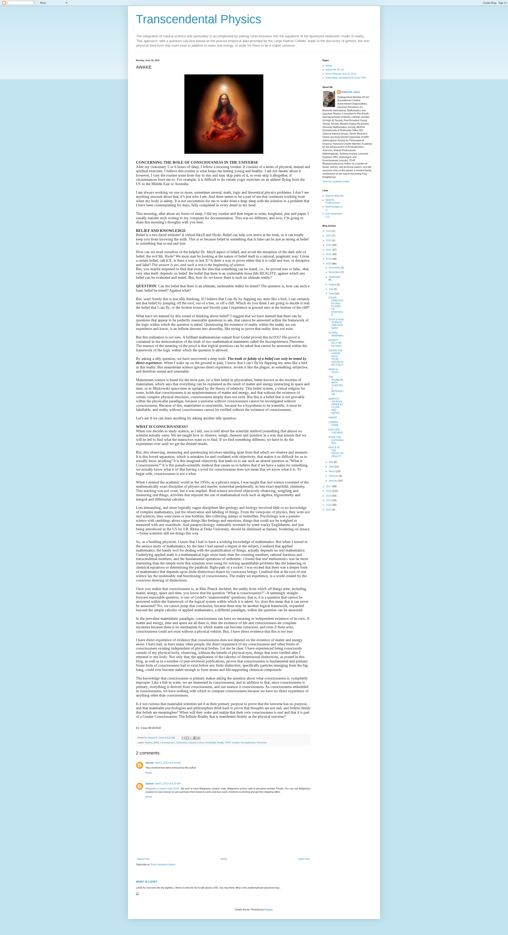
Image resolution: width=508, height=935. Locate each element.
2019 (329, 259)
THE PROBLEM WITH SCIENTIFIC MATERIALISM (336, 385)
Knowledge (211, 742)
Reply (148, 772)
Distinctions (182, 742)
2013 (329, 505)
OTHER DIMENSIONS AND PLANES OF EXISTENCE (335, 306)
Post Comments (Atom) (163, 864)
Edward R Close (196, 742)
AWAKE (332, 417)
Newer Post (143, 859)
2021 (329, 249)
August (333, 284)
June (332, 293)
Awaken (149, 742)
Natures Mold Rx (334, 195)
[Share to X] (191, 738)
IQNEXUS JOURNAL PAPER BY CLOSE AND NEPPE (335, 405)
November (335, 272)
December (335, 267)
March (332, 471)
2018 (329, 263)
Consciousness (167, 742)
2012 (329, 509)
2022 (329, 245)
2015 (329, 495)
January (333, 480)
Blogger (268, 909)
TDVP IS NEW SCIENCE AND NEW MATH (336, 324)
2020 (329, 254)
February (334, 476)
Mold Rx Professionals (332, 201)
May (331, 462)
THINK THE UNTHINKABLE (336, 440)
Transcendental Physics (198, 19)
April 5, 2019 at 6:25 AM (168, 783)
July (331, 289)
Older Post (304, 859)
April (331, 466)
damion (149, 762)
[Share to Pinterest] (199, 738)
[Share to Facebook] (195, 738)
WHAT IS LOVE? (147, 881)
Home (224, 859)
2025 (329, 231)
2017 (329, 486)
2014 (329, 500)
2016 (329, 491)
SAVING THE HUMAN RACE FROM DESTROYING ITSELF (335, 357)
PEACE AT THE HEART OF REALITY (335, 451)
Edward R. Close (350, 92)
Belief (156, 742)
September (335, 277)
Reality (220, 742)
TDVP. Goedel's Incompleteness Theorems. (246, 742)
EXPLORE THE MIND (335, 431)
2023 (329, 240)
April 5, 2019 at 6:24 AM (168, 762)
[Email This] (184, 738)
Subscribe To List (334, 69)
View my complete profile (335, 181)
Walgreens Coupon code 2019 (162, 788)
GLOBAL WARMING (335, 334)
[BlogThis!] (187, 738)
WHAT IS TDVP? (333, 371)
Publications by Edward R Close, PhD (345, 77)
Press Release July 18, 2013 (340, 73)
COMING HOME (333, 424)
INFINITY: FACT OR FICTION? (335, 343)
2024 (329, 235)
